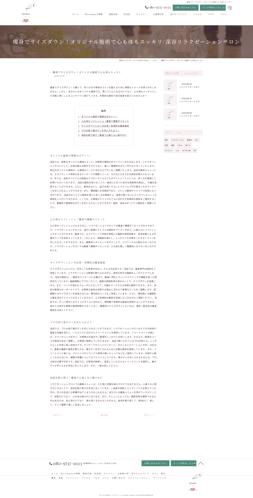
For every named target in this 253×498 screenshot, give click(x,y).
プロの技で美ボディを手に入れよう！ (100, 130)
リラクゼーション (177, 140)
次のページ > (149, 415)
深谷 (166, 140)
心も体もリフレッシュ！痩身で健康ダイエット (105, 121)
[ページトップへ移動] (201, 463)
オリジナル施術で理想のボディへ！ (99, 116)
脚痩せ (189, 140)
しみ (177, 150)
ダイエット (169, 150)
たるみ (179, 145)
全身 (166, 145)
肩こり (188, 145)
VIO (195, 150)
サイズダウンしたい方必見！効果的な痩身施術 (105, 125)
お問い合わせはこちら (185, 7)
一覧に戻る (103, 415)
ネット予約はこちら (212, 7)
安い (196, 140)
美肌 (172, 145)
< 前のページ (57, 415)
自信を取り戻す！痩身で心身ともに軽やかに (104, 135)
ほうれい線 (186, 150)
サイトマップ (159, 478)
